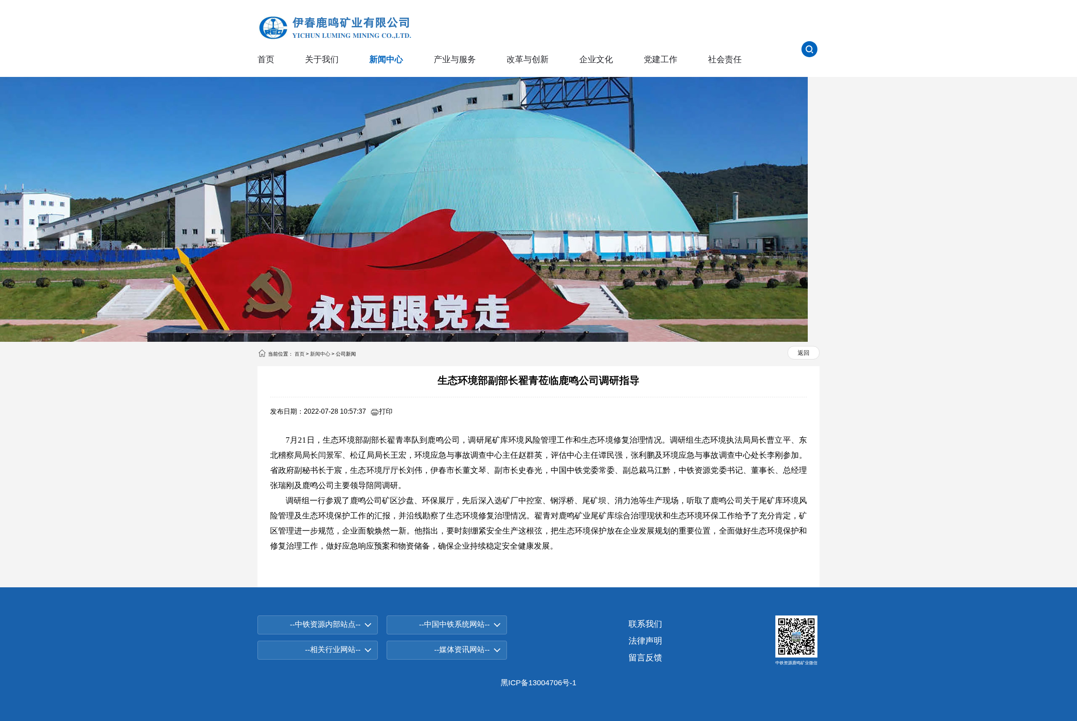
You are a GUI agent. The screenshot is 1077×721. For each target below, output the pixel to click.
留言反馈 (645, 657)
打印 (386, 411)
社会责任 (725, 59)
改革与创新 (528, 59)
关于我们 (322, 59)
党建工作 (660, 59)
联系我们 (645, 624)
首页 (265, 59)
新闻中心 (386, 59)
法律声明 (645, 640)
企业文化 (596, 59)
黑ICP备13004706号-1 (538, 683)
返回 (803, 352)
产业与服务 (455, 59)
